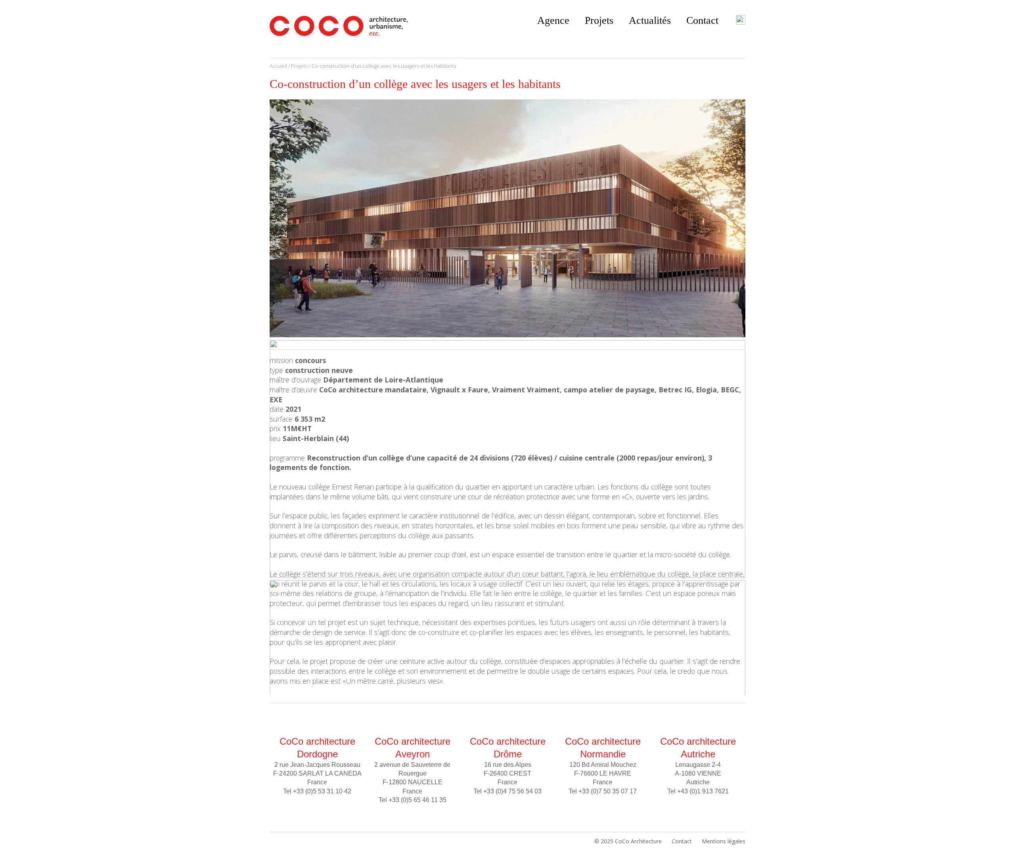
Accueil (278, 65)
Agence (553, 20)
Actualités (650, 20)
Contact (702, 20)
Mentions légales (723, 841)
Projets (599, 20)
